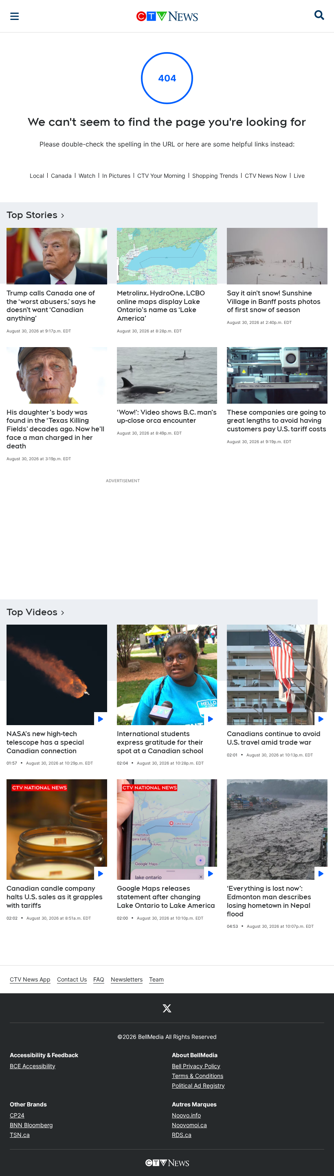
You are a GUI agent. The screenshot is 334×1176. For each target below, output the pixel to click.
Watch (87, 175)
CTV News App (30, 979)
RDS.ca (181, 1134)
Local (37, 175)
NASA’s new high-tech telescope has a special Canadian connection (45, 742)
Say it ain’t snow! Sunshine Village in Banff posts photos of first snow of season (274, 301)
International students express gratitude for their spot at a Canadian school (160, 742)
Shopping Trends (215, 175)
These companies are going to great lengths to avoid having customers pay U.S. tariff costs (276, 421)
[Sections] (15, 16)
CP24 (17, 1115)
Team (156, 979)
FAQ (98, 979)
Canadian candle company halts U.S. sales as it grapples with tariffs (55, 897)
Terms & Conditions (197, 1075)
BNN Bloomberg (31, 1124)
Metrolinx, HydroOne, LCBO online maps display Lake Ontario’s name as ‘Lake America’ (161, 305)
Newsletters (127, 979)
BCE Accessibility (32, 1065)
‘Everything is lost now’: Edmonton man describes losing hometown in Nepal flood (269, 901)
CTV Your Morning (161, 175)
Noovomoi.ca (189, 1124)
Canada (61, 175)
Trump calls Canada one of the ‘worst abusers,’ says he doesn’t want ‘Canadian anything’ (51, 305)
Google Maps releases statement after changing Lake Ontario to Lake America (166, 897)
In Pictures (116, 175)
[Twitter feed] (167, 1008)
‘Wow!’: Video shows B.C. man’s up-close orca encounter (167, 417)
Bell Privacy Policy (196, 1065)
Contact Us (72, 979)
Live (299, 175)
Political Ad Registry (198, 1085)
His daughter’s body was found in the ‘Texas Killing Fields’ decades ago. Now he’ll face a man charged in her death (55, 429)
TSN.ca (20, 1134)
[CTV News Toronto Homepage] (167, 16)
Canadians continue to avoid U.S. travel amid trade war (274, 738)
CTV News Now (266, 175)
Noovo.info (186, 1115)
